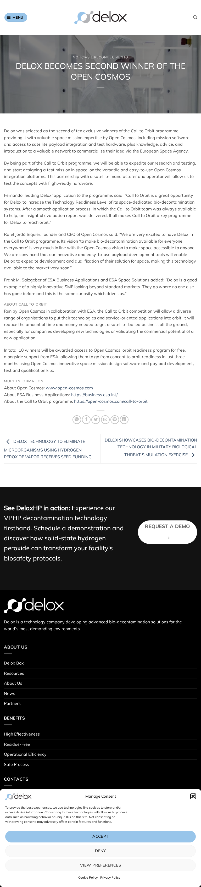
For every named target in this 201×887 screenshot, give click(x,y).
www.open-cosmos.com (69, 387)
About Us (13, 683)
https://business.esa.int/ (94, 394)
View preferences (100, 865)
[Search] (195, 17)
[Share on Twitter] (95, 419)
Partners (12, 703)
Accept (100, 836)
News (9, 693)
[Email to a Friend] (105, 419)
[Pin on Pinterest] (114, 419)
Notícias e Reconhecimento (100, 57)
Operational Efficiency (25, 754)
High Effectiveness (22, 734)
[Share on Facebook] (86, 419)
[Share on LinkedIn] (124, 419)
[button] (193, 796)
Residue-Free (17, 744)
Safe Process (16, 764)
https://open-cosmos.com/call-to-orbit (111, 401)
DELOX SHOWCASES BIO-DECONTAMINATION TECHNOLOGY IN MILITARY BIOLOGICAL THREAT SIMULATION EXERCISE (151, 447)
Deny (100, 850)
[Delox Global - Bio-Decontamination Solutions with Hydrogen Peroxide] (100, 17)
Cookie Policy (88, 877)
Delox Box (14, 663)
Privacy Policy (110, 877)
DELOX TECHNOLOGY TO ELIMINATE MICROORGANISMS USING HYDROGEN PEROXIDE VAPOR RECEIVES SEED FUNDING (48, 449)
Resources (14, 673)
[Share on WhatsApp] (76, 419)
